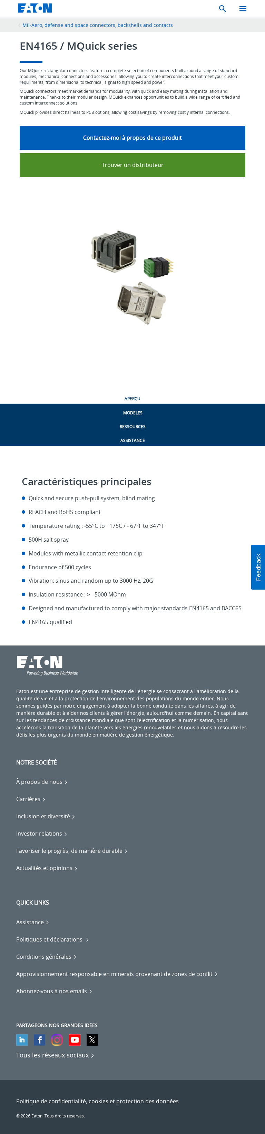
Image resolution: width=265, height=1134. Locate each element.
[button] (258, 567)
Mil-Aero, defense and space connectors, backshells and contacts (97, 25)
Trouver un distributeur (133, 165)
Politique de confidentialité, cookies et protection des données (97, 1101)
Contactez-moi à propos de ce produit (132, 137)
